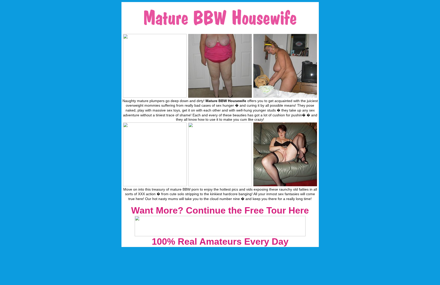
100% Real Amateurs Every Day (220, 241)
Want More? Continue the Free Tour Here (220, 210)
